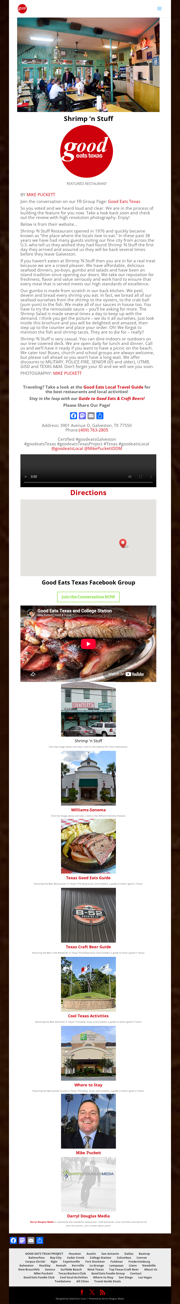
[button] (124, 543)
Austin (91, 1254)
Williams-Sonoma (88, 809)
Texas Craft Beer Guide (88, 946)
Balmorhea (37, 1258)
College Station (100, 1258)
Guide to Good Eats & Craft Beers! (111, 398)
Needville (149, 1265)
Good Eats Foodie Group (108, 1273)
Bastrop (144, 1254)
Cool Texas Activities (88, 1015)
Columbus (124, 1258)
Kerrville (78, 1265)
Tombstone (63, 1281)
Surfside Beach (71, 1269)
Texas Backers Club (72, 1273)
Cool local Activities (74, 1277)
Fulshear (116, 1261)
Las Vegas (145, 1277)
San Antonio (110, 1254)
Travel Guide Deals (107, 1281)
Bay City (55, 1258)
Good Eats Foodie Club (38, 1277)
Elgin (54, 1261)
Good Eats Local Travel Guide (113, 387)
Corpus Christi (35, 1261)
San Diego (126, 1277)
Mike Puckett (88, 1152)
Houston (75, 1254)
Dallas (128, 1254)
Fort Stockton (95, 1261)
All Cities (82, 1281)
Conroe (142, 1258)
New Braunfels (29, 1269)
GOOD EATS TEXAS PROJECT (44, 1254)
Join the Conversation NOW (88, 596)
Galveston (26, 1265)
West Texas (95, 1269)
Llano (133, 1265)
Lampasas (116, 1265)
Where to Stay (88, 1084)
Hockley (44, 1265)
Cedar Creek (75, 1258)
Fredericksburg (139, 1261)
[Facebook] (73, 416)
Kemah (61, 1265)
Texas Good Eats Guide (88, 877)
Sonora (50, 1269)
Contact (136, 1273)
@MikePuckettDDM (103, 448)
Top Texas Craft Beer (124, 1269)
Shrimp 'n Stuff (88, 740)
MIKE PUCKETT (41, 194)
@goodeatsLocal (67, 448)
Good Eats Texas (124, 201)
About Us (150, 1269)
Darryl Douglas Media (88, 1216)
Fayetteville (71, 1261)
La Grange (97, 1265)
